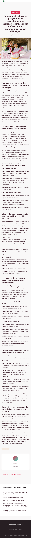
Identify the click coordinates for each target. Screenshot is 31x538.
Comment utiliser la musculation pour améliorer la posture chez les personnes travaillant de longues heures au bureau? (14, 498)
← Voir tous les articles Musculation (11, 474)
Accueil (3, 8)
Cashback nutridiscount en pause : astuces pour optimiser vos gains (14, 510)
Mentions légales (13, 529)
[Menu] (27, 1)
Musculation (9, 8)
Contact (20, 529)
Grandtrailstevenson (15, 524)
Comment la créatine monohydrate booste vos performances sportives (15, 492)
